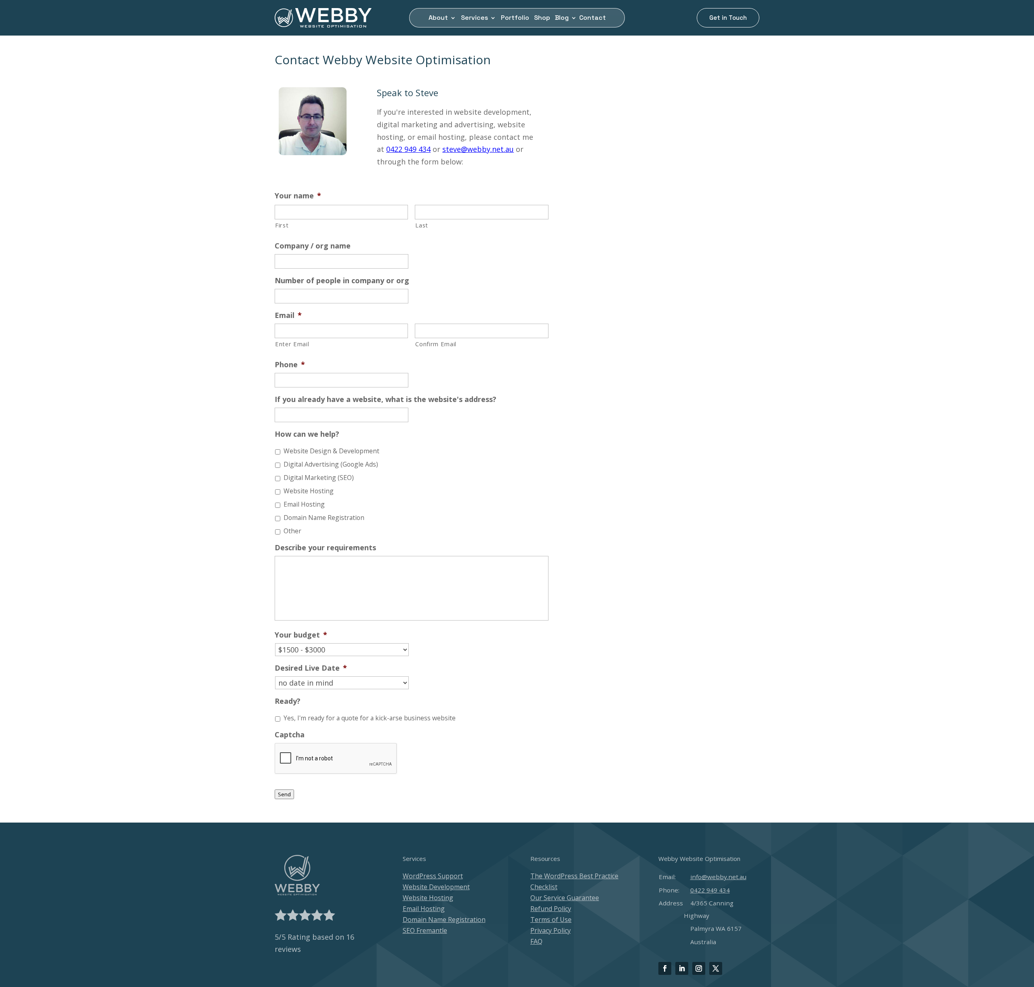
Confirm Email (435, 344)
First (281, 225)
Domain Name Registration (324, 517)
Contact (592, 18)
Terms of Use (551, 919)
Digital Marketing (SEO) (319, 477)
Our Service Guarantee (564, 897)
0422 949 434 (408, 149)
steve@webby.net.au (478, 149)
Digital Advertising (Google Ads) (331, 464)
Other (292, 530)
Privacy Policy (550, 930)
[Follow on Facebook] (664, 968)
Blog (562, 18)
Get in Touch (728, 17)
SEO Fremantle (425, 930)
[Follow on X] (715, 968)
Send (284, 794)
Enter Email (292, 344)
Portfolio (515, 18)
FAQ (536, 941)
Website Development (436, 886)
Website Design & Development (331, 450)
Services (474, 18)
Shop (542, 18)
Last (421, 225)
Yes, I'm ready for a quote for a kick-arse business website (370, 717)
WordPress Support (433, 875)
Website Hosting (309, 490)
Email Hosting (304, 504)
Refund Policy (550, 908)
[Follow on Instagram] (698, 968)
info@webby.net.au (718, 877)
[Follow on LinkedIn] (681, 968)
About (438, 18)
